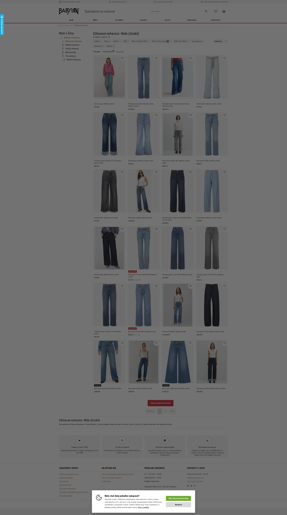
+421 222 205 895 (195, 481)
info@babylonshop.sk (195, 478)
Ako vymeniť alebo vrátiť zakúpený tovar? (118, 474)
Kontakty (216, 20)
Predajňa (191, 20)
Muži (71, 20)
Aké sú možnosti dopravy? (112, 478)
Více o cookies (143, 507)
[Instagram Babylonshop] (191, 485)
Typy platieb (64, 481)
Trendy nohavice (72, 48)
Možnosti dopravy (66, 478)
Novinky (119, 20)
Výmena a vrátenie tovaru (69, 474)
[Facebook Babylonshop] (188, 485)
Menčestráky (70, 52)
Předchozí (151, 411)
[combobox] (220, 41)
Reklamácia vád (65, 485)
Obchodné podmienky (67, 488)
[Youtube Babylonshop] (194, 485)
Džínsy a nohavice (72, 37)
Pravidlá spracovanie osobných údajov (73, 492)
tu (143, 505)
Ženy (95, 20)
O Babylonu (106, 481)
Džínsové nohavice (73, 41)
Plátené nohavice (72, 45)
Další (172, 411)
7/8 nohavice (70, 56)
